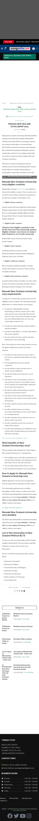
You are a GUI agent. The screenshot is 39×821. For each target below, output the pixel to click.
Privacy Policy (13, 798)
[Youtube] (22, 815)
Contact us (3, 801)
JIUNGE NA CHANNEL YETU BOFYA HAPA (17, 56)
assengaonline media (19, 810)
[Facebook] (10, 815)
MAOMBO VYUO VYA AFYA (11, 750)
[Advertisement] (19, 19)
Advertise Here (27, 798)
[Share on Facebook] (17, 591)
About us (3, 798)
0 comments (26, 587)
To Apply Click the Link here (12, 508)
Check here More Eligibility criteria (16, 438)
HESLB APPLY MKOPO (10, 745)
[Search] (37, 49)
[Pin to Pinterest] (21, 591)
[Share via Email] (24, 591)
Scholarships (21, 189)
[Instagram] (29, 815)
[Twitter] (16, 815)
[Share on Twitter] (19, 591)
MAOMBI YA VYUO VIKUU (11, 747)
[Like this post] (14, 591)
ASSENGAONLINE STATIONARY (13, 753)
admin (23, 129)
